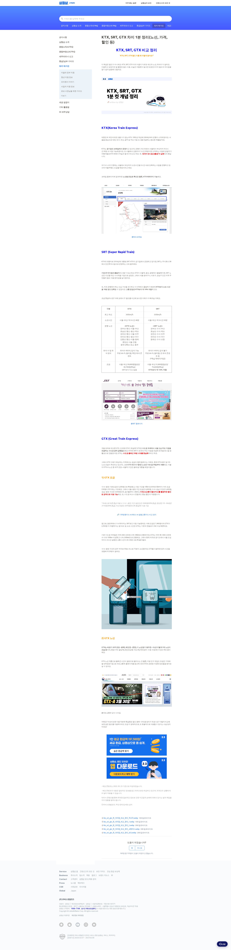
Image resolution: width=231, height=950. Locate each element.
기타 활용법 (64, 107)
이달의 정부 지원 (67, 73)
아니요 (139, 848)
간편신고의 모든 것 (163, 3)
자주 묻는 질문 (130, 3)
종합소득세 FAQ (91, 26)
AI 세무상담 (64, 112)
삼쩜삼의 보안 (146, 3)
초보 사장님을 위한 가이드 (71, 91)
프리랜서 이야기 (67, 82)
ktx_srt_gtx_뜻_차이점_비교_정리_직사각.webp (121, 818)
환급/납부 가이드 (144, 26)
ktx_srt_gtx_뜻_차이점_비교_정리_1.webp (119, 822)
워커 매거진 (159, 26)
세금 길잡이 (64, 102)
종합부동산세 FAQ (109, 26)
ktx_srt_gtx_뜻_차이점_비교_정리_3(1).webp (120, 833)
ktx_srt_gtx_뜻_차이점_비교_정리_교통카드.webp (122, 829)
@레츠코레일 (137, 237)
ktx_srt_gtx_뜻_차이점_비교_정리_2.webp (119, 825)
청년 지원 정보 (67, 77)
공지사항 (64, 26)
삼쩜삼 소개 (76, 26)
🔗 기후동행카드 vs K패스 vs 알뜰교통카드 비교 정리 (136, 515)
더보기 (63, 96)
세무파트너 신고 (126, 26)
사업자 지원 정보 (67, 86)
